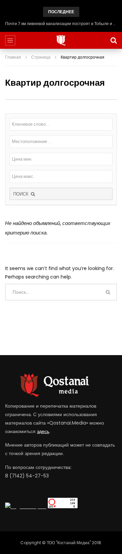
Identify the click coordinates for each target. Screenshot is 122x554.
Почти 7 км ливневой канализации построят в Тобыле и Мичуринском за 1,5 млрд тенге (61, 23)
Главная (13, 57)
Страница (40, 57)
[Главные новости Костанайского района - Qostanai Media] (61, 40)
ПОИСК (21, 194)
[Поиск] (113, 40)
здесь (43, 431)
